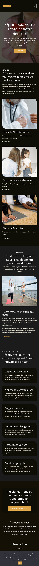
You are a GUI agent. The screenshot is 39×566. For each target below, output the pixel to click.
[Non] (37, 559)
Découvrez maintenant (19, 508)
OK (20, 563)
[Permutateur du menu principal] (35, 6)
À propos (19, 548)
